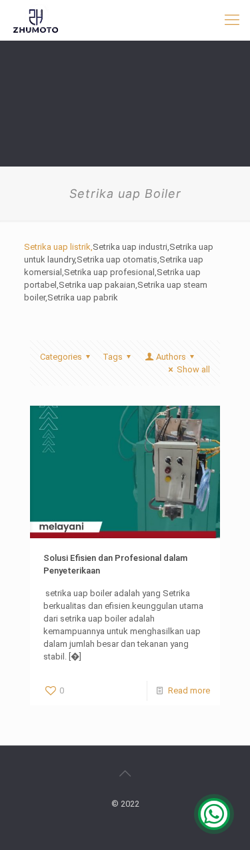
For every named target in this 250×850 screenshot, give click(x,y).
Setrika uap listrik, (58, 247)
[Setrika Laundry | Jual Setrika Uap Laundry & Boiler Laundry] (36, 20)
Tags (113, 357)
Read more (189, 690)
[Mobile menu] (232, 20)
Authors (171, 357)
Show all (193, 369)
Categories (61, 357)
